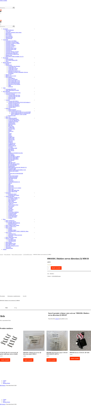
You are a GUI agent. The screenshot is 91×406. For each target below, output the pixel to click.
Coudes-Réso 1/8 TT (12, 61)
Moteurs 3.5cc (9, 66)
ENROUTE (10, 123)
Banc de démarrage (10, 22)
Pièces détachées (7, 246)
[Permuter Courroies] (34, 92)
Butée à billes (11, 193)
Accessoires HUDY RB (11, 81)
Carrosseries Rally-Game (11, 41)
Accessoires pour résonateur (14, 58)
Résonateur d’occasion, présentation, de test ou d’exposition (18, 65)
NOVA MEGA (11, 70)
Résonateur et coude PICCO (14, 63)
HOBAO (10, 128)
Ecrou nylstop (11, 198)
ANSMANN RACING (13, 113)
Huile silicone (8, 25)
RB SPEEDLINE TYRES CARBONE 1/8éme (18, 223)
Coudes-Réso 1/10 (12, 59)
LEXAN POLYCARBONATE (12, 46)
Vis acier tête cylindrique (13, 204)
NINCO (10, 153)
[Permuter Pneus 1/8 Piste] (34, 219)
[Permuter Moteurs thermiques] (34, 54)
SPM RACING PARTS (13, 163)
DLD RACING (11, 120)
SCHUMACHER (12, 160)
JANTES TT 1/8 (11, 225)
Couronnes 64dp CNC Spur (14, 88)
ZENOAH (10, 78)
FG (9, 124)
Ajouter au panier (56, 259)
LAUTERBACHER (12, 140)
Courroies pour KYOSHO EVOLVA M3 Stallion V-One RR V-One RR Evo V (19, 95)
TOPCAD (10, 171)
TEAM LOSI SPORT (13, 169)
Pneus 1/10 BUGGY (10, 212)
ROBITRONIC (11, 158)
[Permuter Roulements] (34, 184)
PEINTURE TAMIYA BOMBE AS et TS (14, 48)
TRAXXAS (10, 172)
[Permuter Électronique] (34, 49)
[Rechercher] (14, 4)
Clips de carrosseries (12, 194)
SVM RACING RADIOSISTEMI (15, 165)
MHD (9, 143)
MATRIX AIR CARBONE (14, 214)
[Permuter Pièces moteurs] (34, 69)
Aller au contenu (3, 0)
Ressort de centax (12, 107)
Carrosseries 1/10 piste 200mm (12, 34)
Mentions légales (6, 375)
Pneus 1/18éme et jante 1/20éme (12, 217)
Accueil (1, 246)
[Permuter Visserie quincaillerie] (34, 188)
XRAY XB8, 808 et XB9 (13, 182)
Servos (7, 53)
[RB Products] (7, 1)
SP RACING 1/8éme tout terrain (15, 226)
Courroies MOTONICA (13, 93)
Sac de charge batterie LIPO (11, 52)
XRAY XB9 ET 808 (12, 183)
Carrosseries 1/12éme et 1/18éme (12, 35)
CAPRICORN (11, 119)
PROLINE (10, 228)
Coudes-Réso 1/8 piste (13, 60)
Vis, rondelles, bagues (12, 190)
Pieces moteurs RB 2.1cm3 (14, 72)
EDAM (9, 122)
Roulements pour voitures (13, 187)
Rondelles (10, 202)
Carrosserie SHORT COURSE (12, 43)
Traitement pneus (9, 240)
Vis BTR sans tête (12, 206)
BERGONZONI (11, 116)
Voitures (4, 241)
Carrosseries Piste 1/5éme (11, 40)
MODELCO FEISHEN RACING (15, 145)
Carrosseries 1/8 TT (10, 38)
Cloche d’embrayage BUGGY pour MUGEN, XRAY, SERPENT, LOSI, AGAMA (21, 106)
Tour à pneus (8, 239)
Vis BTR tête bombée (12, 207)
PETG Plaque (8, 26)
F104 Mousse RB (12, 233)
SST (9, 164)
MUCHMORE (11, 147)
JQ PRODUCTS (11, 135)
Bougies (7, 55)
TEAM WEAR (9, 30)
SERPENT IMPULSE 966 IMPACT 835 (17, 161)
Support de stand (9, 29)
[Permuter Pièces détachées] (34, 83)
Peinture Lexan (9, 47)
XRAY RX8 (11, 178)
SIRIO (9, 77)
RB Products (2, 377)
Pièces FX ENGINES (13, 71)
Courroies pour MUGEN (13, 96)
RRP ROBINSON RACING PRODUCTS (17, 159)
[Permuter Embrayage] (34, 100)
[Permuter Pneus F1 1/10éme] (34, 230)
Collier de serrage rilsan (13, 196)
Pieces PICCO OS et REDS (14, 76)
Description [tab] (2, 288)
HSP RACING (11, 131)
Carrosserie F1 (9, 42)
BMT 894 (10, 117)
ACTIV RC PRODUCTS (13, 112)
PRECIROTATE (11, 154)
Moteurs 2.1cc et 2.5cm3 (11, 67)
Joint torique (10, 201)
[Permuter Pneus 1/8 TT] (34, 224)
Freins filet (10, 199)
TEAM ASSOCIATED (13, 167)
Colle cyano (8, 23)
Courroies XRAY (12, 99)
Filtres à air (8, 108)
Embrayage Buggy (12, 101)
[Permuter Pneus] (34, 211)
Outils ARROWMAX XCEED (12, 82)
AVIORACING (11, 114)
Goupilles (10, 200)
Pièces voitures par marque (17, 246)
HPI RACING (11, 130)
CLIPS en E (10, 195)
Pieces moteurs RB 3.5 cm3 (14, 73)
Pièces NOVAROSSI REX (14, 75)
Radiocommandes (9, 50)
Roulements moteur (12, 185)
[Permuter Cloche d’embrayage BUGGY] (34, 102)
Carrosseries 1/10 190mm (11, 32)
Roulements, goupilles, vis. (14, 189)
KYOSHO (10, 138)
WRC (9, 176)
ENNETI (10, 220)
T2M (9, 166)
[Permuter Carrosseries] (34, 31)
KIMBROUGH (11, 136)
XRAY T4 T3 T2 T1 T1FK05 (14, 179)
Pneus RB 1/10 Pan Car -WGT (12, 237)
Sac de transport (9, 28)
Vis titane (10, 210)
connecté (57, 310)
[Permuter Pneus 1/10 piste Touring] (34, 213)
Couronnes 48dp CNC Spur (14, 87)
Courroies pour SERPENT (14, 98)
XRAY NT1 (11, 177)
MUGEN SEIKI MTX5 (13, 151)
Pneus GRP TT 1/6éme (10, 236)
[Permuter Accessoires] (34, 20)
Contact (4, 372)
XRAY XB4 (11, 181)
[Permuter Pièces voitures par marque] (34, 110)
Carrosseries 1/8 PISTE (10, 37)
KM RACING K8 (12, 137)
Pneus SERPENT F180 (11, 235)
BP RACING (11, 118)
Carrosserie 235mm (10, 36)
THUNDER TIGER (12, 170)
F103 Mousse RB (12, 231)
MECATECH (11, 142)
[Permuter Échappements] (34, 57)
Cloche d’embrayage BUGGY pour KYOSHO (21, 104)
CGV (4, 373)
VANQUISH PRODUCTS (14, 173)
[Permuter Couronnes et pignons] (34, 86)
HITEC (9, 126)
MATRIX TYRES (12, 222)
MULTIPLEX (11, 152)
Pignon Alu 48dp (11, 89)
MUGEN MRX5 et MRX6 (14, 148)
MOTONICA (11, 146)
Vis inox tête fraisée (12, 208)
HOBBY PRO (11, 129)
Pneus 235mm (9, 234)
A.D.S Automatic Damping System (13, 84)
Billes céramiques (12, 192)
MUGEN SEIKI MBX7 (13, 149)
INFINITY (10, 134)
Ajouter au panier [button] (5, 351)
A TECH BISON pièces (13, 111)
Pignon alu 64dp (11, 90)
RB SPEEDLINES (12, 216)
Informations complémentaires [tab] (14, 288)
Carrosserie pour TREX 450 (12, 44)
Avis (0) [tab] (24, 288)
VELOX (10, 175)
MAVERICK (11, 141)
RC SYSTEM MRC (12, 157)
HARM (10, 125)
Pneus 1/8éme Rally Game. (11, 229)
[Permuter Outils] (34, 79)
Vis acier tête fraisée (12, 205)
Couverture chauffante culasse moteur (13, 24)
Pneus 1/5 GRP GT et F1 (11, 218)
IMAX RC (10, 132)
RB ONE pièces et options (13, 155)
